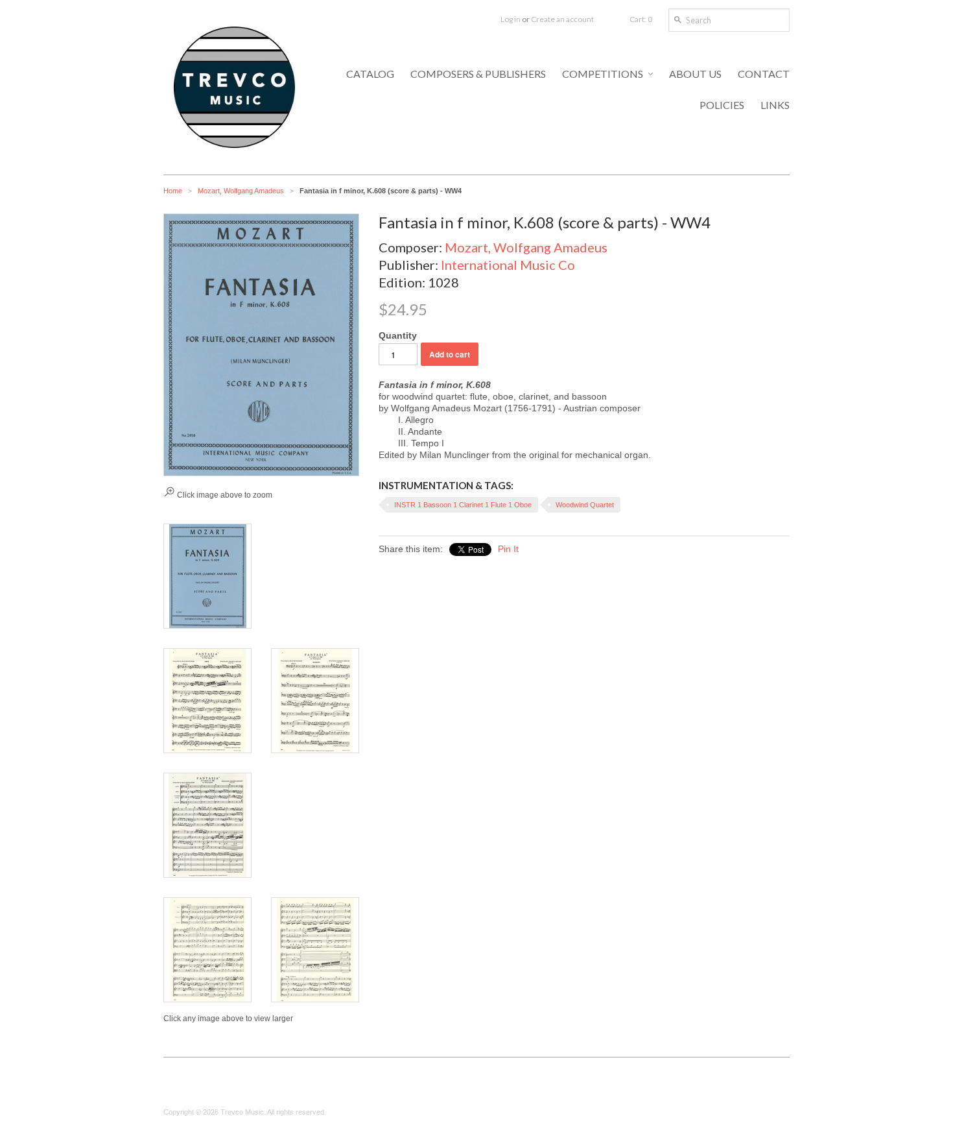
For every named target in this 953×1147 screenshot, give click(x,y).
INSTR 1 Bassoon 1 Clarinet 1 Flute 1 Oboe (463, 505)
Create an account (562, 19)
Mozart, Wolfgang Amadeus (241, 191)
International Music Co (508, 264)
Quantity (398, 335)
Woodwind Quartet (585, 505)
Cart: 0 (640, 19)
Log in (510, 19)
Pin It (508, 549)
